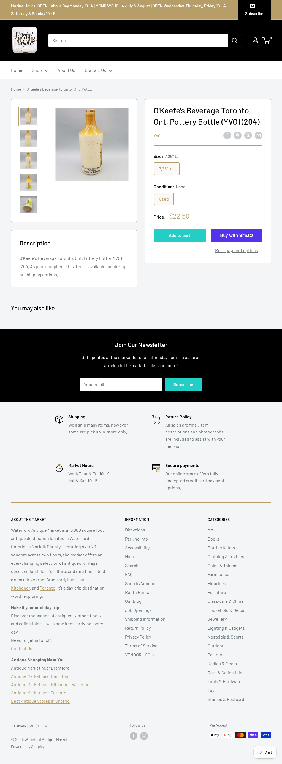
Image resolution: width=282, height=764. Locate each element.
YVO (157, 135)
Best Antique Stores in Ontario (40, 700)
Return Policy (138, 628)
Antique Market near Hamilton (39, 676)
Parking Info (136, 538)
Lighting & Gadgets (226, 628)
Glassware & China (225, 601)
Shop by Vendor (140, 583)
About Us (66, 70)
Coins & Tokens (222, 565)
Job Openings (138, 610)
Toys (212, 690)
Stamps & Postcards (227, 699)
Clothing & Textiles (226, 556)
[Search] (235, 40)
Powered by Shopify (27, 746)
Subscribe (254, 13)
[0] (266, 40)
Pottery (215, 654)
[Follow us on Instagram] (144, 736)
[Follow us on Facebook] (133, 736)
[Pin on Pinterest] (238, 135)
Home (16, 70)
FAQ (128, 574)
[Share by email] (258, 135)
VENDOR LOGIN (139, 654)
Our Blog (133, 601)
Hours (131, 556)
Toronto (47, 587)
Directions (135, 529)
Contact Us (95, 70)
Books (214, 538)
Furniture (217, 592)
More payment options (236, 250)
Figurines (217, 583)
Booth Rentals (139, 592)
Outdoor (216, 645)
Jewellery (217, 618)
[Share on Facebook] (227, 135)
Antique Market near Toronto (38, 692)
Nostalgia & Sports (226, 636)
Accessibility (137, 547)
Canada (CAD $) (26, 726)
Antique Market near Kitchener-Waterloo (50, 684)
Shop (37, 70)
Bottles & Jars (221, 547)
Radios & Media (222, 663)
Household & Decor (226, 610)
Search (132, 565)
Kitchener (20, 587)
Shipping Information (145, 618)
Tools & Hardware (225, 681)
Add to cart (179, 235)
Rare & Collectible (225, 672)
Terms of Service (141, 645)
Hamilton (75, 579)
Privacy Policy (138, 636)
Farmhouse (218, 574)
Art (211, 529)
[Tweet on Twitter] (248, 135)
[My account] (255, 40)
